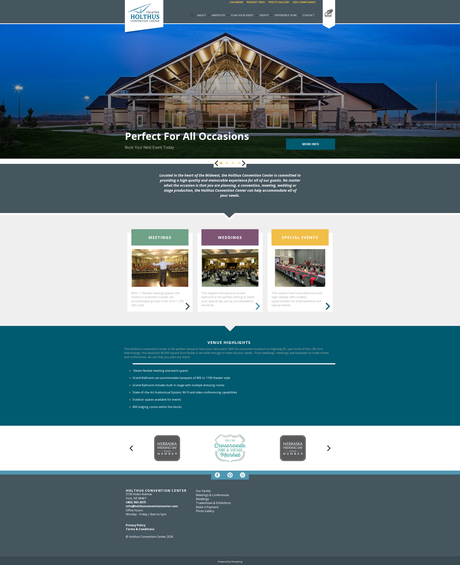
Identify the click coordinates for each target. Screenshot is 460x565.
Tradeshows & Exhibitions (213, 503)
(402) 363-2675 (136, 502)
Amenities (218, 15)
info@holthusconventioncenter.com (152, 506)
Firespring (236, 561)
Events (264, 15)
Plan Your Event (242, 15)
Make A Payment (329, 20)
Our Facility (203, 491)
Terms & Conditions (140, 529)
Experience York (286, 15)
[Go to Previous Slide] (216, 163)
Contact (308, 15)
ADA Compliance (304, 2)
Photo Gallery (278, 2)
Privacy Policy (135, 525)
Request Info (256, 2)
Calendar (236, 2)
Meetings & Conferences (212, 495)
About (201, 15)
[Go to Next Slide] (243, 163)
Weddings (202, 499)
